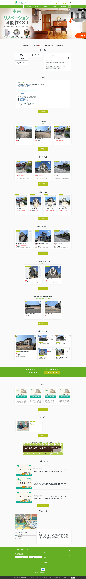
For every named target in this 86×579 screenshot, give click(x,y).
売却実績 (45, 6)
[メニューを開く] (70, 6)
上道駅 (55, 68)
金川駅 (51, 68)
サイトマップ (49, 572)
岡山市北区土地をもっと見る (43, 323)
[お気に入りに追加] (30, 127)
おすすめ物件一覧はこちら (23, 98)
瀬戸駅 (58, 66)
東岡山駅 (61, 66)
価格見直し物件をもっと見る (43, 218)
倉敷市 (60, 62)
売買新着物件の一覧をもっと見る (43, 149)
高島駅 (64, 66)
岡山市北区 (52, 62)
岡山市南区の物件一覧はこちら (24, 100)
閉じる (73, 577)
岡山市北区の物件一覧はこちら (24, 99)
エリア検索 (18, 56)
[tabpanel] (43, 23)
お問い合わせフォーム (52, 372)
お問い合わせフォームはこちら (23, 105)
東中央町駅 (47, 68)
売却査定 (37, 6)
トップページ (46, 550)
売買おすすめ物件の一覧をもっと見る (43, 184)
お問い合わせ (63, 6)
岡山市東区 (56, 62)
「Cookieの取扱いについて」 (60, 577)
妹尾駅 (51, 66)
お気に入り (36, 54)
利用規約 (36, 572)
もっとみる (43, 409)
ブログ (45, 557)
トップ (19, 6)
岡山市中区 (64, 62)
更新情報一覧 (43, 111)
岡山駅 (55, 66)
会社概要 (54, 6)
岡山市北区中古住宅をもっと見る (43, 253)
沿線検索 (24, 56)
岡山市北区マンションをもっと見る (43, 288)
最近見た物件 (22, 62)
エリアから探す (28, 6)
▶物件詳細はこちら (21, 93)
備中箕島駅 (58, 68)
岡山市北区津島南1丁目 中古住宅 (24, 85)
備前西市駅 (47, 66)
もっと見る (43, 435)
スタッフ (45, 552)
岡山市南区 (47, 62)
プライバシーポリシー (42, 572)
